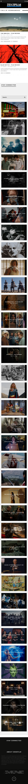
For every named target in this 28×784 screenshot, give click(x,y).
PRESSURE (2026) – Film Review (14, 512)
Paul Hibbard (3, 66)
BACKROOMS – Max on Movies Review (14, 495)
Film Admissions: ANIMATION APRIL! (14, 582)
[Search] (25, 1)
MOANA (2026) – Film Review (14, 301)
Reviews (21, 771)
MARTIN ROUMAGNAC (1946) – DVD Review (14, 126)
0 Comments (15, 41)
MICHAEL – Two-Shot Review (14, 600)
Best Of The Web (10, 773)
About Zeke (13, 771)
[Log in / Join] (27, 1)
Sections (10, 772)
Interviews (18, 772)
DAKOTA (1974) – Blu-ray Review (14, 459)
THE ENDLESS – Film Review (10, 33)
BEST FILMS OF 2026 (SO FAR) (14, 319)
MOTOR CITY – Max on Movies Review (14, 267)
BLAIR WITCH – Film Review (10, 65)
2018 (2, 41)
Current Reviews (7, 41)
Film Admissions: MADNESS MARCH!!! (14, 670)
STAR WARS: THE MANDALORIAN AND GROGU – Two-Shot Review (14, 530)
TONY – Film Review (14, 161)
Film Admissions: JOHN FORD (14, 372)
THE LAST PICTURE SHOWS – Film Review (14, 109)
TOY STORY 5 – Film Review (14, 407)
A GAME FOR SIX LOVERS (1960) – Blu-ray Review (14, 179)
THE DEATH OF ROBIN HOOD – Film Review (14, 425)
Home (6, 771)
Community (21, 773)
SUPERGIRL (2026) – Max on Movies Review (14, 389)
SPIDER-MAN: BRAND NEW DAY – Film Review (14, 214)
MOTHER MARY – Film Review (14, 652)
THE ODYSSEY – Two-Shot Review (14, 284)
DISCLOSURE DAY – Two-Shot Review (14, 442)
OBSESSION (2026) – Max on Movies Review (14, 547)
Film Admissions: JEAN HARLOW (14, 249)
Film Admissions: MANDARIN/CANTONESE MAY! (14, 477)
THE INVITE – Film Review (14, 337)
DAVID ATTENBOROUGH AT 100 (14, 565)
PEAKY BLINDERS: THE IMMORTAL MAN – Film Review (14, 617)
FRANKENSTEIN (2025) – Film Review (14, 705)
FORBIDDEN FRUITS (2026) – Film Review (14, 635)
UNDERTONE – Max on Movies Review (14, 723)
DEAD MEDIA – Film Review (14, 196)
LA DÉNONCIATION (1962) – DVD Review (14, 232)
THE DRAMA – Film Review (14, 687)
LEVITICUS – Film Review (14, 354)
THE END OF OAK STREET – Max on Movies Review (14, 144)
